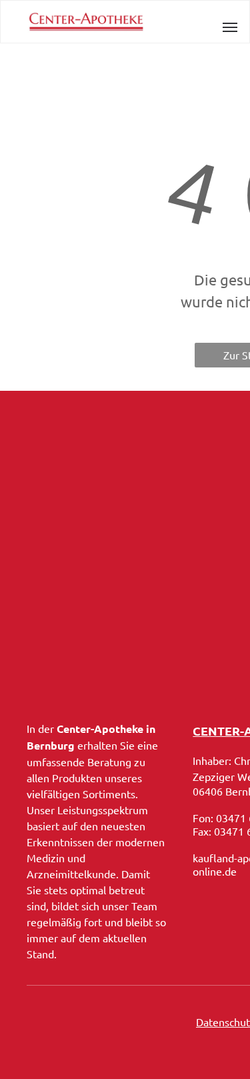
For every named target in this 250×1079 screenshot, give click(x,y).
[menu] (230, 27)
